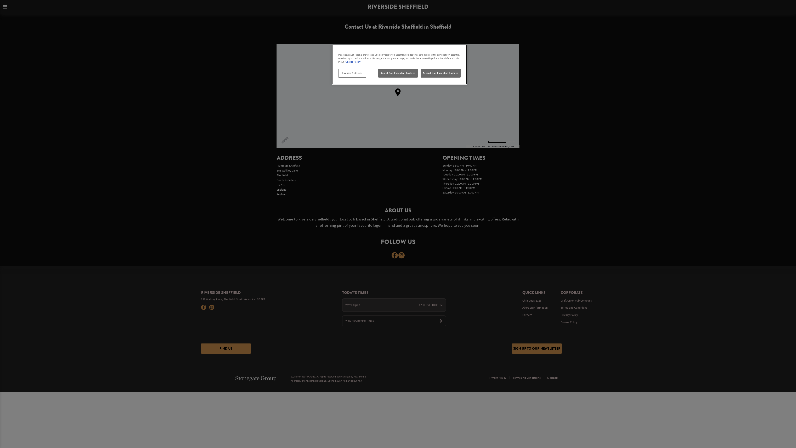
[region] (399, 65)
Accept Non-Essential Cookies (440, 73)
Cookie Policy (352, 61)
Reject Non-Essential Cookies (398, 73)
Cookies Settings (352, 73)
